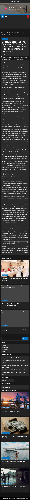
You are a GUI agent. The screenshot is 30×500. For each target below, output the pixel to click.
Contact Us (4, 345)
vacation (13, 243)
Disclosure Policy (6, 349)
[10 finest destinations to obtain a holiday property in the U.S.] (15, 318)
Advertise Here (5, 347)
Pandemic (4, 243)
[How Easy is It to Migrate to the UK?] (15, 400)
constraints (6, 242)
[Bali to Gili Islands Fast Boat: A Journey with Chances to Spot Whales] (15, 451)
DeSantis (20, 242)
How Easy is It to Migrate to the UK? (11, 357)
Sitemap (4, 351)
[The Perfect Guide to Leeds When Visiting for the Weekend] (15, 268)
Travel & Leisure (6, 407)
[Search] (25, 16)
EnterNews (19, 498)
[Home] (2, 16)
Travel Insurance (6, 483)
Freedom (25, 242)
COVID (16, 242)
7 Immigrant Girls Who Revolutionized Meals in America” (22, 249)
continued (12, 242)
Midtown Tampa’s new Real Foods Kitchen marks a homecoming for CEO (8, 249)
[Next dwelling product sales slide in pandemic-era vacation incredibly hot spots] (15, 293)
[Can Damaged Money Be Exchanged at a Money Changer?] (15, 425)
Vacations (5, 275)
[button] (6, 16)
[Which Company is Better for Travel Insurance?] (15, 476)
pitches (8, 243)
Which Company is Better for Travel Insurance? (13, 369)
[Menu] (6, 16)
